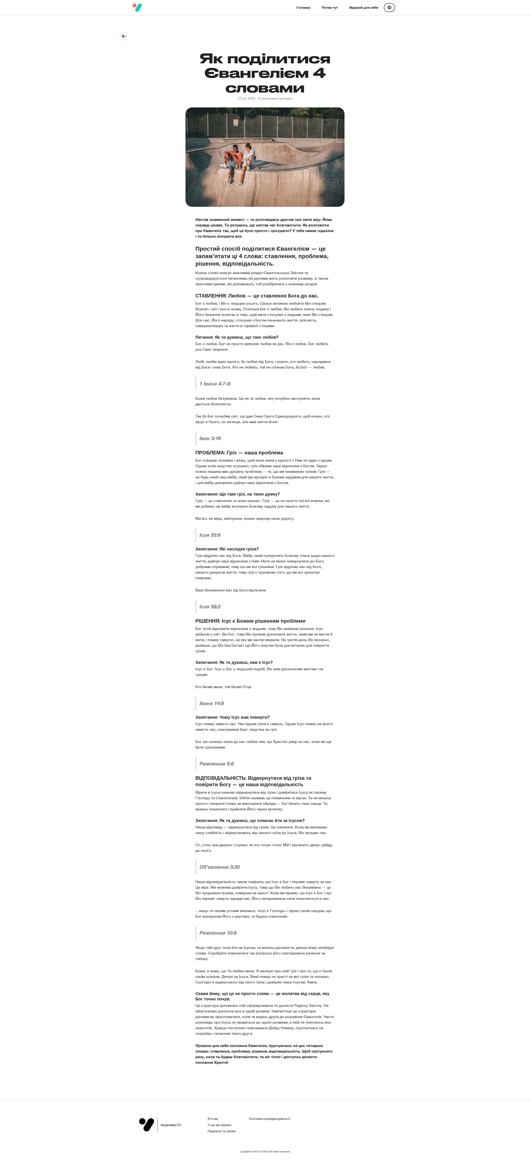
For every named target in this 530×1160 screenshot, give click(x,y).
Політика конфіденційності (269, 1118)
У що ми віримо (219, 1125)
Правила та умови (222, 1131)
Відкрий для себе (363, 7)
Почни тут (330, 7)
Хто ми (213, 1118)
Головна (303, 7)
